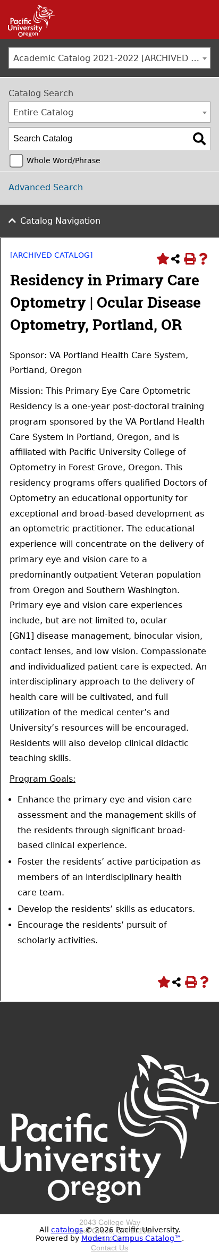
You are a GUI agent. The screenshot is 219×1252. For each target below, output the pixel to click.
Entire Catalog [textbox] (43, 112)
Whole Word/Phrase (63, 160)
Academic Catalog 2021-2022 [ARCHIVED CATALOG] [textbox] (111, 58)
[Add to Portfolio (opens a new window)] (161, 259)
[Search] (199, 138)
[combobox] (109, 58)
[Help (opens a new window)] (203, 259)
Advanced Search (46, 187)
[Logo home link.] (109, 1213)
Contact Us (109, 1247)
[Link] (27, 34)
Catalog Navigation (60, 221)
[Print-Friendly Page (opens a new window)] (189, 259)
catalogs (67, 1229)
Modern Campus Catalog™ (131, 1238)
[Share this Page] (175, 259)
